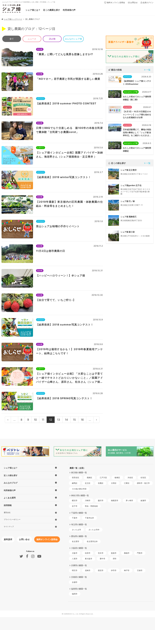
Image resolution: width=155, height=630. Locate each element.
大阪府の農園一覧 (79, 548)
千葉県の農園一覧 (79, 512)
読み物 (52, 38)
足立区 (87, 483)
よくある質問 (10, 497)
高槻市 (126, 553)
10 (35, 419)
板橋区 (117, 477)
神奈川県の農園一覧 (80, 495)
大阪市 (74, 553)
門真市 (139, 553)
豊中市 (102, 558)
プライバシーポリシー (12, 519)
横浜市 (74, 500)
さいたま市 (76, 529)
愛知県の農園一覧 (79, 536)
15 (74, 419)
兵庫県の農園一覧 (79, 565)
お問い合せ (24, 539)
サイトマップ (9, 526)
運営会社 (7, 512)
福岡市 (74, 594)
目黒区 (100, 483)
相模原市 (114, 500)
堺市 (114, 558)
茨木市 (100, 553)
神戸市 (126, 570)
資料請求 (8, 539)
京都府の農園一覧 (79, 577)
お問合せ (134, 2)
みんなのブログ (11, 483)
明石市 (74, 570)
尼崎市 (87, 570)
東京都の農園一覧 (79, 472)
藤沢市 (100, 500)
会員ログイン (147, 2)
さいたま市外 (94, 529)
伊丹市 (113, 570)
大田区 (113, 483)
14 (66, 419)
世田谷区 (75, 477)
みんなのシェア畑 (73, 38)
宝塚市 (139, 570)
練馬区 (74, 483)
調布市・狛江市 (143, 483)
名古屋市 (75, 541)
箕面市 (113, 553)
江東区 (126, 483)
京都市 (74, 582)
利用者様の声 (69, 10)
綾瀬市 (143, 500)
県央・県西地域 (91, 506)
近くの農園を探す (51, 10)
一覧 (148, 69)
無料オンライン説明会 (115, 2)
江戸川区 (103, 477)
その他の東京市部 (79, 489)
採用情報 (8, 505)
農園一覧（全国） (77, 468)
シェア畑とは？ (33, 10)
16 (82, 419)
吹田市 (87, 553)
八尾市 (74, 558)
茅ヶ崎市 (129, 500)
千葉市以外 (89, 518)
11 (43, 419)
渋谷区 (130, 477)
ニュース (32, 38)
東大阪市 (88, 558)
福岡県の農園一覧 (79, 589)
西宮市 (100, 570)
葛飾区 (89, 477)
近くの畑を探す (11, 475)
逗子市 (74, 506)
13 (58, 419)
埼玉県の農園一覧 (79, 524)
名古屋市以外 (92, 541)
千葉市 (74, 518)
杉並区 (143, 477)
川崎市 (87, 500)
